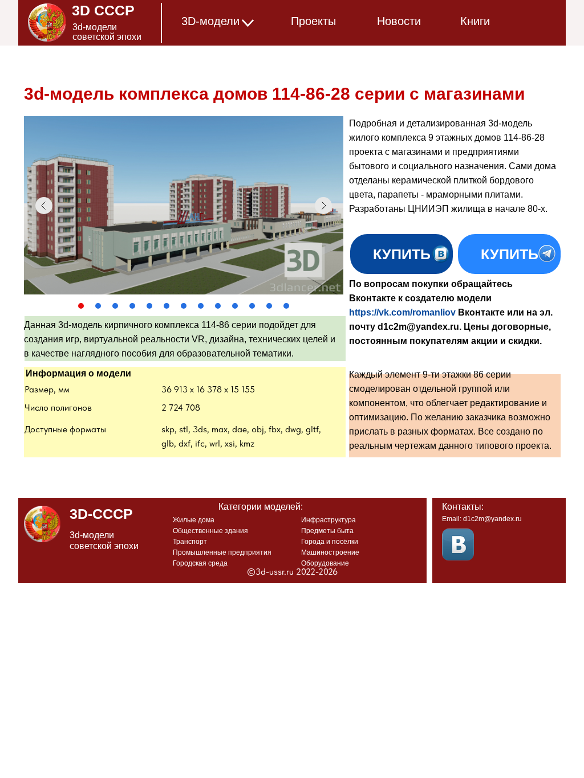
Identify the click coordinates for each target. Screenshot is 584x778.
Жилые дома (193, 520)
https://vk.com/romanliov (402, 312)
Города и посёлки (329, 542)
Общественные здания (210, 531)
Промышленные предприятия (222, 552)
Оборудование (325, 563)
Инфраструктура (328, 520)
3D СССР (103, 10)
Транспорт (190, 542)
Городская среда (200, 563)
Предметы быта (327, 531)
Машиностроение (330, 552)
